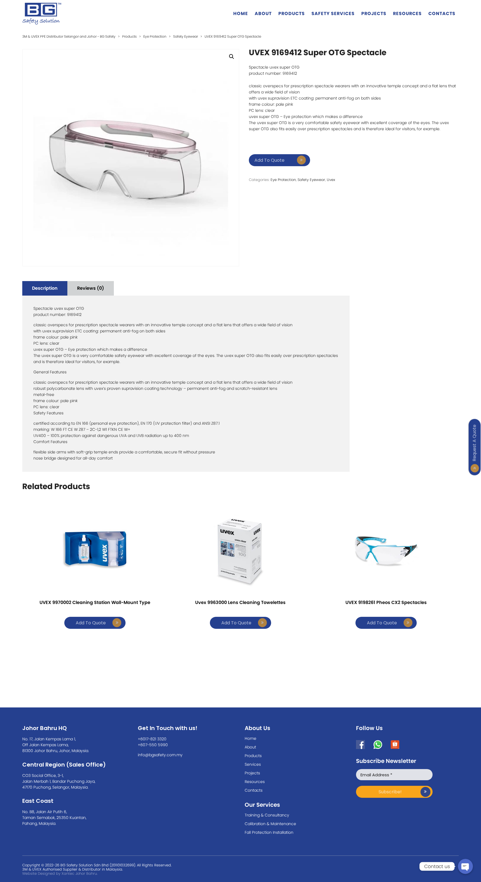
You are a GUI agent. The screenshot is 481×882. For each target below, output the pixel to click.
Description (45, 288)
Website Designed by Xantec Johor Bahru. (59, 873)
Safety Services (333, 13)
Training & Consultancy (267, 815)
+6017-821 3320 (152, 739)
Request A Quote (474, 442)
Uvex (331, 179)
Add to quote (269, 160)
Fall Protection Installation (269, 832)
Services (253, 764)
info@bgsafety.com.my (160, 755)
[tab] (44, 288)
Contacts (441, 13)
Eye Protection (283, 179)
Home (240, 13)
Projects (373, 13)
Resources (407, 13)
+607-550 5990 (153, 745)
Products (291, 13)
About (263, 13)
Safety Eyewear (311, 179)
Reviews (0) (90, 288)
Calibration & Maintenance (270, 823)
